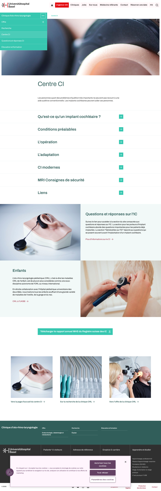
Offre (4, 22)
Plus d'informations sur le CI (98, 239)
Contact (124, 5)
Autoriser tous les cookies (102, 464)
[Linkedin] (88, 487)
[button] (80, 116)
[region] (70, 471)
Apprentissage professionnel (142, 459)
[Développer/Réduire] (43, 15)
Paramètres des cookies (102, 480)
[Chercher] (156, 5)
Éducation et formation (12, 47)
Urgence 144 (62, 5)
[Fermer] (125, 462)
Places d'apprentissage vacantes (143, 461)
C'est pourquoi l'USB (139, 475)
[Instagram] (83, 487)
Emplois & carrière (111, 450)
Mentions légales (127, 487)
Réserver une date (139, 5)
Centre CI (6, 34)
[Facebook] (73, 487)
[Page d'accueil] (15, 5)
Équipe (74, 433)
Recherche (6, 28)
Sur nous (93, 5)
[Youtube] (78, 487)
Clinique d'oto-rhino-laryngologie (16, 16)
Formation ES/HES (138, 464)
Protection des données (141, 487)
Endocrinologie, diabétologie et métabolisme (53, 434)
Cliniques (74, 5)
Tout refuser (102, 473)
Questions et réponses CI (13, 41)
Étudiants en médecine (140, 467)
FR (151, 5)
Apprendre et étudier (141, 450)
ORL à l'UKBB (19, 301)
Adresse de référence (83, 450)
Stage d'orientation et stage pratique (142, 471)
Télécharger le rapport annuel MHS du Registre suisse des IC (73, 331)
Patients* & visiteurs (52, 450)
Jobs (84, 5)
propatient (114, 487)
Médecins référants (109, 5)
